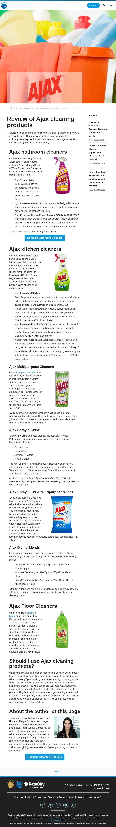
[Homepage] (11, 108)
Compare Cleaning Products (45, 757)
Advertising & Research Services (60, 797)
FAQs (90, 797)
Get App (94, 5)
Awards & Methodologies (36, 797)
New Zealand (80, 797)
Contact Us (98, 797)
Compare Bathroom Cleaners (44, 238)
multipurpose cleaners (24, 372)
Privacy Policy (19, 797)
